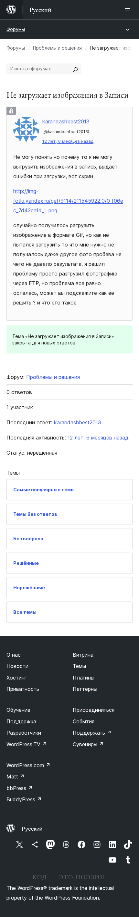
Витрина (83, 655)
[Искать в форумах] (75, 68)
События (83, 721)
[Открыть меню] (128, 9)
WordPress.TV (26, 744)
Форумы (15, 29)
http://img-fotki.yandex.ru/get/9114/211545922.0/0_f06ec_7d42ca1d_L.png (68, 201)
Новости (17, 666)
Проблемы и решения (57, 48)
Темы (79, 666)
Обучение (18, 710)
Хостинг (16, 677)
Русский (32, 828)
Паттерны (85, 689)
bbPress (19, 788)
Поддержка (21, 721)
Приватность (22, 689)
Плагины (83, 677)
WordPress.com (28, 765)
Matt (15, 776)
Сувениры (88, 744)
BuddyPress (24, 799)
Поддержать (92, 732)
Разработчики (23, 732)
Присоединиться (93, 710)
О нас (13, 655)
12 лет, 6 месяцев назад (67, 141)
